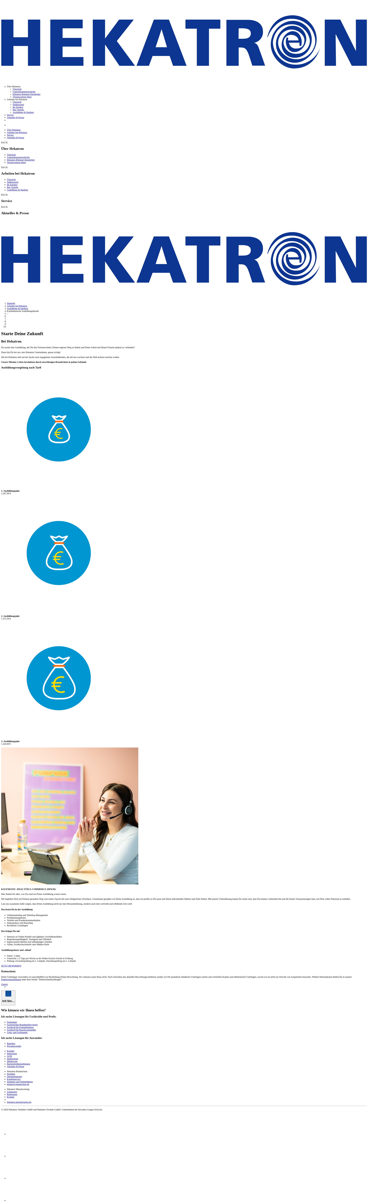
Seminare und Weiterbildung (20, 1082)
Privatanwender (14, 1046)
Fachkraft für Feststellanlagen (20, 1027)
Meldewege (12, 1061)
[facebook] (28, 1134)
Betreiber (11, 1043)
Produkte (11, 1074)
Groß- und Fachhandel (17, 1032)
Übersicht (17, 89)
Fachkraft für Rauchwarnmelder (21, 1030)
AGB (9, 1056)
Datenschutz (12, 1059)
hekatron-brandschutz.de (18, 1084)
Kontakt (10, 1051)
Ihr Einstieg (18, 107)
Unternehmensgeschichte (24, 91)
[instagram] (28, 1200)
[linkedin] (28, 1156)
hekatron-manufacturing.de (19, 1102)
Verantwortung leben (22, 97)
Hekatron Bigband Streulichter (26, 94)
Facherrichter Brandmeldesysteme (22, 1025)
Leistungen (12, 1092)
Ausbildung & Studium (23, 112)
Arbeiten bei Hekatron (17, 132)
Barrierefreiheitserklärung (18, 1064)
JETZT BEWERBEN (11, 966)
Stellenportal (18, 104)
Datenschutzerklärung (11, 979)
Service (10, 115)
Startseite (11, 303)
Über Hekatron (14, 130)
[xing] (28, 1178)
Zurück (4, 984)
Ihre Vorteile (18, 110)
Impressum (12, 1053)
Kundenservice (14, 1079)
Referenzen (12, 1094)
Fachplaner (12, 1022)
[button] (17, 909)
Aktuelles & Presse (15, 117)
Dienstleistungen (14, 1076)
